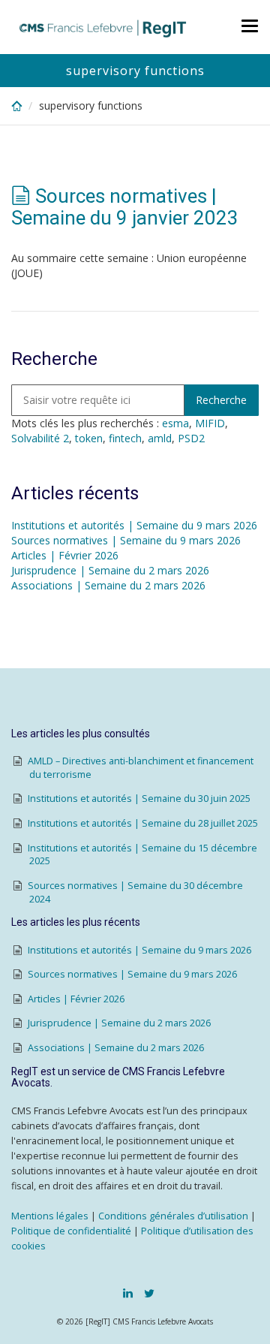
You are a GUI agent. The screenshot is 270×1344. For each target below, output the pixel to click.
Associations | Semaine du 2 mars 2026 (108, 585)
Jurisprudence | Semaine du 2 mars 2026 (110, 570)
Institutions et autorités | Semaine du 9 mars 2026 (134, 525)
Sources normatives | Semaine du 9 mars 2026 (126, 540)
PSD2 (191, 438)
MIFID (210, 423)
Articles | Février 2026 (64, 555)
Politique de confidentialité (71, 1231)
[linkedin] (128, 1293)
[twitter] (149, 1293)
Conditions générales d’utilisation (173, 1216)
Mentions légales (49, 1216)
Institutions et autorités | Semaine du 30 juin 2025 (139, 798)
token (89, 438)
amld (160, 438)
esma (175, 423)
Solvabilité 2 (40, 438)
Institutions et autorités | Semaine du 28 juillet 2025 (143, 823)
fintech (125, 438)
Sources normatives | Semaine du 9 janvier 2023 (124, 207)
